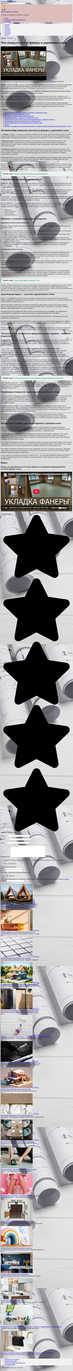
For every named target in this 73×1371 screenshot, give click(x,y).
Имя (3, 836)
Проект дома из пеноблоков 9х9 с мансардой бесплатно (19, 906)
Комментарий (5, 856)
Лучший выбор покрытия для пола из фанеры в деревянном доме (26, 112)
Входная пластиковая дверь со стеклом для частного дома (19, 1010)
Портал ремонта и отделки (9, 11)
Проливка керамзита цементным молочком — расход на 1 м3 (20, 1063)
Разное (7, 35)
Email (3, 839)
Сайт (2, 843)
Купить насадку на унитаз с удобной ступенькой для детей (20, 1195)
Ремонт (7, 26)
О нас (6, 18)
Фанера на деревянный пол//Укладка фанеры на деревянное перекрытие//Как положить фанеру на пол (38, 126)
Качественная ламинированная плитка (17, 114)
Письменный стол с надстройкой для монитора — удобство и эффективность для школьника (31, 1326)
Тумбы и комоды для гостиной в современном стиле (18, 932)
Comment (4, 881)
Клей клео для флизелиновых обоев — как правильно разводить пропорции (25, 1037)
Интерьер (8, 33)
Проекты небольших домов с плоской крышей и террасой (19, 984)
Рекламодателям (10, 1364)
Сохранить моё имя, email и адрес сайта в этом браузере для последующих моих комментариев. (34, 860)
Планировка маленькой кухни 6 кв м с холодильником (18, 1222)
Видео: (7, 124)
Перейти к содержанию (8, 1)
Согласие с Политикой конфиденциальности (16, 872)
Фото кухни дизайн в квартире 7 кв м (13, 1300)
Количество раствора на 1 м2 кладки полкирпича (17, 1115)
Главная (7, 24)
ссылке (66, 879)
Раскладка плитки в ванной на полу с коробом (16, 958)
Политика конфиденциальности (15, 20)
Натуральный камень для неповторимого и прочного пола (24, 123)
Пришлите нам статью (12, 1359)
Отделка (7, 28)
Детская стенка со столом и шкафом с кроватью (16, 1248)
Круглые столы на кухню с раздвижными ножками (17, 1141)
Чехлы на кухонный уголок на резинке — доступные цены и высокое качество (26, 1353)
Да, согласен (10, 876)
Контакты (8, 21)
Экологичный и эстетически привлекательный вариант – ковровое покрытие (30, 119)
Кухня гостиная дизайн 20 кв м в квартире (14, 1274)
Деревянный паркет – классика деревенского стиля (21, 118)
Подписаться (5, 883)
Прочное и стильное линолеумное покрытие (19, 116)
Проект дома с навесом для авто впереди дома (16, 1089)
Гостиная (7, 30)
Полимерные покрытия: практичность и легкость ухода (23, 121)
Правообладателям (11, 1361)
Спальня (7, 31)
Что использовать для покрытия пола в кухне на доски (18, 1169)
